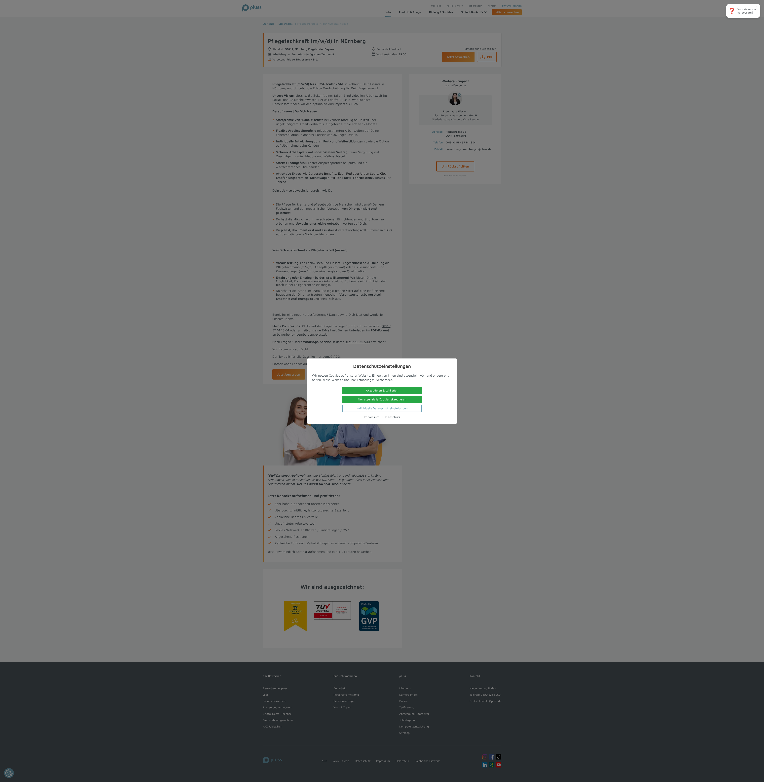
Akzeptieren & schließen (382, 390)
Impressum (371, 417)
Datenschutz (391, 417)
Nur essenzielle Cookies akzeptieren (382, 399)
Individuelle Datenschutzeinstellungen (382, 408)
